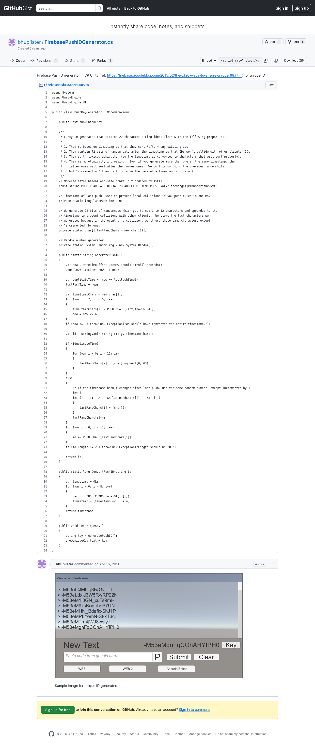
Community (150, 734)
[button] (266, 60)
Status (134, 734)
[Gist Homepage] (18, 8)
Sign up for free (57, 710)
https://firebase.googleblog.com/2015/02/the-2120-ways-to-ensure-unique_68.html (174, 75)
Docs (166, 734)
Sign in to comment (194, 709)
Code (20, 60)
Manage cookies (200, 734)
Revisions (46, 60)
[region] (157, 321)
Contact (179, 734)
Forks (104, 60)
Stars (77, 60)
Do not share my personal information (241, 734)
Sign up (302, 8)
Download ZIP (294, 60)
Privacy (105, 734)
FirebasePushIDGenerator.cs (79, 42)
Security (120, 734)
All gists (113, 8)
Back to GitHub (136, 8)
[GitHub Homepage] (51, 734)
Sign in (282, 8)
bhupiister (29, 42)
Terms (92, 734)
